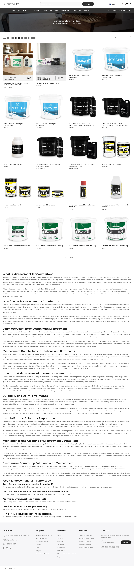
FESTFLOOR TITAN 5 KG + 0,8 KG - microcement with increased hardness (82, 124)
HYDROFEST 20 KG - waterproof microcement (46, 124)
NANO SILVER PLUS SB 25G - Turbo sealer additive (82, 206)
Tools (37, 548)
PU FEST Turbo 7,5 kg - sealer (111, 164)
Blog (58, 557)
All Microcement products (44, 535)
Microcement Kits (24, 10)
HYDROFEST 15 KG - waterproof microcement (14, 124)
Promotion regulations (86, 548)
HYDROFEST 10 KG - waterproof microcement (112, 76)
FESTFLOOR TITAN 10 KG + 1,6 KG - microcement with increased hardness (115, 124)
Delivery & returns (85, 541)
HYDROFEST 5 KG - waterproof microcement (79, 76)
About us (60, 538)
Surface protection (42, 541)
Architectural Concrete (43, 554)
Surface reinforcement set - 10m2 (47, 83)
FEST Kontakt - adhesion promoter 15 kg (49, 246)
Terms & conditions (85, 535)
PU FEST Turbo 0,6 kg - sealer (45, 205)
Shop (13, 10)
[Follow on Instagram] (7, 548)
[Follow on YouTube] (10, 548)
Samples (36, 10)
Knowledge (65, 10)
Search (59, 535)
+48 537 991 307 (112, 10)
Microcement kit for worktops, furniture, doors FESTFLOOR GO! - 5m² (17, 84)
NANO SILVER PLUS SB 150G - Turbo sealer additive (115, 206)
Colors (45, 10)
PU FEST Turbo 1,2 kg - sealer (13, 205)
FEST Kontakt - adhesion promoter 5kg (115, 246)
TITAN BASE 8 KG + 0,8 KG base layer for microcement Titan (49, 165)
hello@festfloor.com (125, 10)
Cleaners (38, 545)
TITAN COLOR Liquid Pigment (13, 164)
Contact (87, 10)
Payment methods (85, 545)
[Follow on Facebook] (3, 548)
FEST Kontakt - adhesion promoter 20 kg (17, 246)
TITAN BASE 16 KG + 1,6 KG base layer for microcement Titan (82, 165)
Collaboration (76, 10)
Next (71, 257)
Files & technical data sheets (66, 554)
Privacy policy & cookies (87, 538)
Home (55, 23)
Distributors (61, 551)
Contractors (61, 548)
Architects (60, 545)
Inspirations (54, 10)
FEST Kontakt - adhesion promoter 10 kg (82, 246)
